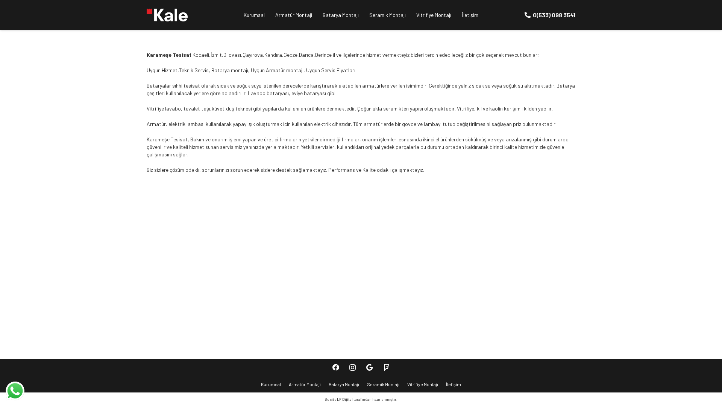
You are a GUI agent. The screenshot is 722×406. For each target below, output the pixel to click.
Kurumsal (271, 384)
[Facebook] (335, 367)
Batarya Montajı (344, 384)
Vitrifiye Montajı (422, 384)
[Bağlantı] (167, 15)
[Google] (369, 367)
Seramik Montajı (383, 384)
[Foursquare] (386, 367)
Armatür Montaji (305, 384)
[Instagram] (352, 367)
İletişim (453, 384)
